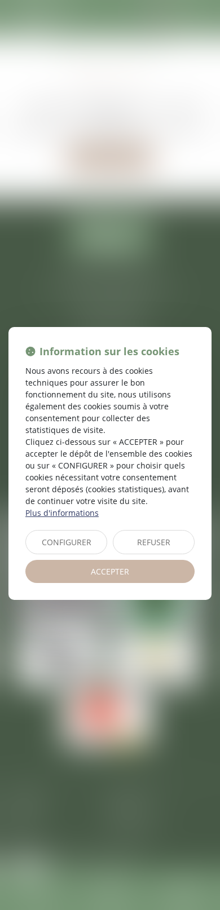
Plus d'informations (62, 512)
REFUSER (153, 542)
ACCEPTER (110, 571)
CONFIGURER (66, 542)
